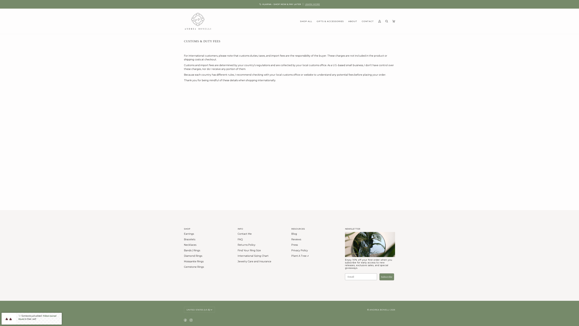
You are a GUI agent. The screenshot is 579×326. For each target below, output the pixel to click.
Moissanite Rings (194, 261)
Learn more (312, 4)
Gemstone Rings (194, 266)
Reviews (296, 239)
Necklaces (190, 244)
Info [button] (240, 229)
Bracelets (189, 239)
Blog (294, 233)
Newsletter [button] (352, 229)
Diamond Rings (193, 255)
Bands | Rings (192, 250)
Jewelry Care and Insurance (254, 261)
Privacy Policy (299, 250)
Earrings (189, 233)
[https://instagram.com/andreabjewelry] (191, 320)
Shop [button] (187, 229)
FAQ (240, 239)
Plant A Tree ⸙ (300, 255)
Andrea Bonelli (380, 309)
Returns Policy (246, 244)
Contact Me (245, 233)
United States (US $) (198, 309)
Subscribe (386, 277)
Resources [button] (298, 229)
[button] (306, 21)
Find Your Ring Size (249, 250)
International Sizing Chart (253, 255)
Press (294, 244)
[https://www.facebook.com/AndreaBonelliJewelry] (185, 320)
